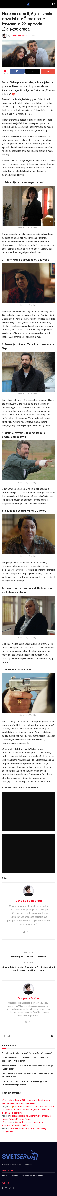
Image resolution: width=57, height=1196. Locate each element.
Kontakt (41, 1176)
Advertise (14, 1176)
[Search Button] (53, 4)
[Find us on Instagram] (6, 1188)
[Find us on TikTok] (13, 1188)
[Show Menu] (3, 4)
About (4, 1176)
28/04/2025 (36, 36)
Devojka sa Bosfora (18, 36)
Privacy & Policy (28, 1176)
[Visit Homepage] (28, 4)
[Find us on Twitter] (10, 1188)
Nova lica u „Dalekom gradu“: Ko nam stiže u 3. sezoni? (27, 1053)
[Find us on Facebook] (2, 1188)
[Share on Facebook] (17, 71)
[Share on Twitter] (32, 71)
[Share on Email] (48, 71)
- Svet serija (7, 1100)
